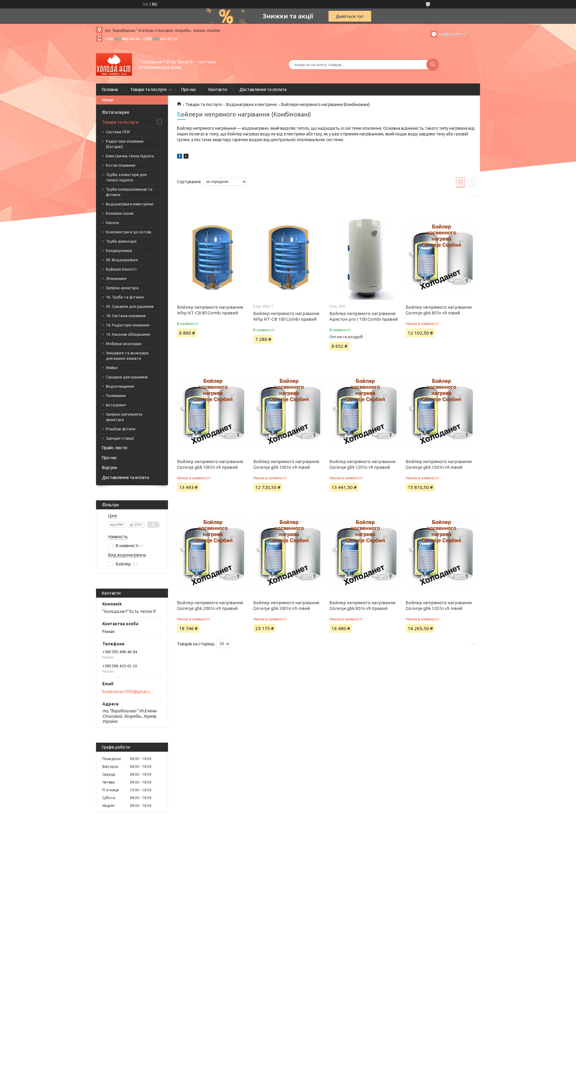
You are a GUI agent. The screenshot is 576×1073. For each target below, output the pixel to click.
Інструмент (116, 405)
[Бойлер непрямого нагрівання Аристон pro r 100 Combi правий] (364, 258)
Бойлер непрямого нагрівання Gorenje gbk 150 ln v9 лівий (439, 464)
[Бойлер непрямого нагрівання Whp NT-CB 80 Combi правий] (212, 258)
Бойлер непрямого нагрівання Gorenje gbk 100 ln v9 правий (210, 464)
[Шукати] (432, 64)
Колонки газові (120, 213)
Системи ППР (118, 132)
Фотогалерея (115, 112)
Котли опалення (120, 165)
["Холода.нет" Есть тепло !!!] (114, 64)
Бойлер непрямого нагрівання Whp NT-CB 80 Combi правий (210, 310)
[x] (186, 157)
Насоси (112, 222)
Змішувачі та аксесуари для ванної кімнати (127, 355)
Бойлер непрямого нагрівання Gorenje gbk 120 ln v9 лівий (439, 605)
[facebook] (179, 157)
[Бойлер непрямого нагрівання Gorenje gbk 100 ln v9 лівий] (288, 412)
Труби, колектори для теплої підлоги (126, 177)
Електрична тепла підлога (130, 156)
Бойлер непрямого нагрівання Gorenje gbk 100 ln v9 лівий (286, 464)
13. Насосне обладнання (128, 334)
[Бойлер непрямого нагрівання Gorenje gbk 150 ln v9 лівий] (441, 412)
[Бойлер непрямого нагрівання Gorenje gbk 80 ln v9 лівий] (441, 258)
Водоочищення (120, 386)
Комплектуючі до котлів (128, 232)
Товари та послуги (148, 89)
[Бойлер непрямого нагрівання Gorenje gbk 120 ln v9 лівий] (441, 553)
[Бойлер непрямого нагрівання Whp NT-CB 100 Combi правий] (288, 258)
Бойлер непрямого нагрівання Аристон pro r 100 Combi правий (363, 316)
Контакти (217, 89)
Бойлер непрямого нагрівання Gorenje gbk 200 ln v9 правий (210, 605)
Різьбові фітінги (120, 429)
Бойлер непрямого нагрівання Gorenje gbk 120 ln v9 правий (362, 464)
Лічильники (116, 278)
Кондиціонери (119, 250)
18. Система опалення (126, 316)
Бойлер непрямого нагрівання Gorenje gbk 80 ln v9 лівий (439, 310)
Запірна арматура (122, 288)
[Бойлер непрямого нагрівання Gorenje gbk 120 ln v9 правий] (364, 412)
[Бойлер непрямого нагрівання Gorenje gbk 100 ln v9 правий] (212, 412)
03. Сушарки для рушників (130, 306)
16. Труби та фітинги (125, 297)
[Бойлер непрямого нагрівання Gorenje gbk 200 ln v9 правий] (212, 553)
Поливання (116, 395)
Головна (110, 89)
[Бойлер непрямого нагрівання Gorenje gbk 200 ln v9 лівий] (288, 553)
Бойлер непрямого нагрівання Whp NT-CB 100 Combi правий (286, 316)
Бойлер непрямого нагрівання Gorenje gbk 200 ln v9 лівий (286, 605)
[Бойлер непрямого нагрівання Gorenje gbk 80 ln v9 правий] (364, 553)
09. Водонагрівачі (122, 260)
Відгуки (109, 467)
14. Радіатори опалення (127, 325)
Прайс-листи (114, 447)
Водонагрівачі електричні (129, 204)
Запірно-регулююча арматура (124, 417)
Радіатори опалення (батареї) (124, 144)
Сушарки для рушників (127, 377)
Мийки (112, 367)
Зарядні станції (120, 438)
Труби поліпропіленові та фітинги (129, 192)
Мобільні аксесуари (123, 343)
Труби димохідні (121, 241)
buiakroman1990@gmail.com (128, 691)
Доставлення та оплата (262, 89)
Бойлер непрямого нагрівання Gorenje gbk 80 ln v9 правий (362, 605)
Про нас (188, 89)
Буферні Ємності (121, 269)
